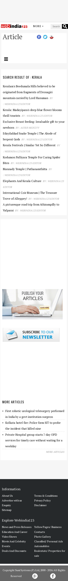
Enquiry (6, 505)
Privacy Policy (42, 500)
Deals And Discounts (14, 551)
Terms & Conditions (46, 495)
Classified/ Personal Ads (48, 541)
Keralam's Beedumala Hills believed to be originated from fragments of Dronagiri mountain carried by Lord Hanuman (29, 92)
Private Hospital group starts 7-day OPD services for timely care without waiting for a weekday (33, 440)
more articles (55, 452)
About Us (7, 495)
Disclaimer (40, 505)
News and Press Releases (17, 527)
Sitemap (7, 510)
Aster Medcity (29, 127)
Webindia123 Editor (17, 104)
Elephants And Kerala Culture (22, 181)
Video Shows (9, 536)
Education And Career (14, 532)
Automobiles (41, 546)
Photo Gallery (42, 536)
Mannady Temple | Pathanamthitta (25, 169)
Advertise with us (12, 500)
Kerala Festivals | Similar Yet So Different (29, 145)
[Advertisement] (34, 10)
